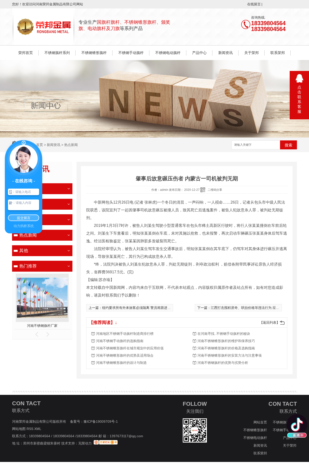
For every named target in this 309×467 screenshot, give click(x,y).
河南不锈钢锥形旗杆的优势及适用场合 (125, 355)
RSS (30, 429)
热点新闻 (71, 145)
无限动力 (85, 443)
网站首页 (260, 422)
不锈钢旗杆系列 (57, 53)
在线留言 (254, 4)
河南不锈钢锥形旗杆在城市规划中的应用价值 (130, 348)
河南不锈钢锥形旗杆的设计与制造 (121, 363)
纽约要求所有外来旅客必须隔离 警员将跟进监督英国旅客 (145, 308)
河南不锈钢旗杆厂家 (42, 326)
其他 (23, 250)
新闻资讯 (225, 53)
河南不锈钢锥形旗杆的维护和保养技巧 (226, 341)
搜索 (288, 145)
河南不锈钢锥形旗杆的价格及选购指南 (226, 348)
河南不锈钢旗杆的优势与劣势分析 (222, 363)
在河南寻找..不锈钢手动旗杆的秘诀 (223, 334)
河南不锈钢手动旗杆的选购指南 (119, 341)
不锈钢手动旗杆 (131, 53)
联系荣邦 (277, 53)
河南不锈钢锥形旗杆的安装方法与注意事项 (229, 355)
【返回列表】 (270, 322)
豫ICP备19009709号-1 (101, 421)
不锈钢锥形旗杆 (94, 53)
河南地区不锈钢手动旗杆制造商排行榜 (125, 334)
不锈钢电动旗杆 (168, 53)
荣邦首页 (25, 53)
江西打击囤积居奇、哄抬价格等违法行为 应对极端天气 (252, 308)
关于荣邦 (251, 53)
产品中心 (199, 53)
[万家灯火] (106, 443)
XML (38, 429)
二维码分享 (215, 189)
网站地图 (19, 429)
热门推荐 (28, 266)
